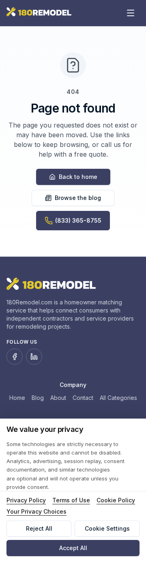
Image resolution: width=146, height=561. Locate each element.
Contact (83, 397)
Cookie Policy (116, 500)
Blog (38, 397)
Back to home (78, 176)
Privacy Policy (26, 500)
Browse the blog (78, 197)
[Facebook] (14, 356)
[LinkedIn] (34, 356)
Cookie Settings (107, 528)
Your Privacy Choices (36, 511)
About (58, 397)
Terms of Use (71, 500)
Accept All (73, 547)
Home (17, 397)
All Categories (118, 397)
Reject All (39, 528)
